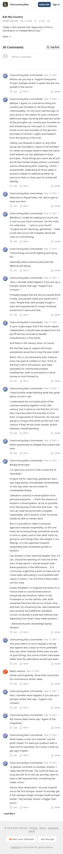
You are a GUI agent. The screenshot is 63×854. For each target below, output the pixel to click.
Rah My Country (13, 16)
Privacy (33, 827)
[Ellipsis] (58, 74)
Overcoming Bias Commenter (26, 75)
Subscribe (44, 4)
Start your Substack (23, 839)
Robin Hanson (10, 21)
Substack (15, 847)
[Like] (35, 21)
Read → (7, 36)
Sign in (56, 4)
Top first (55, 47)
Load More (9, 813)
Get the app (47, 839)
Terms (42, 827)
